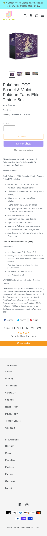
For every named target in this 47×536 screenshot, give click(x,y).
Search (8, 372)
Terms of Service (13, 421)
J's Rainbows (19, 527)
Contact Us (10, 393)
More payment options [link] (23, 150)
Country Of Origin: (25, 258)
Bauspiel (9, 488)
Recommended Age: (19, 271)
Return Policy (11, 407)
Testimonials (11, 386)
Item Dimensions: (21, 252)
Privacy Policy (11, 414)
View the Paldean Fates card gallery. (18, 241)
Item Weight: (15, 275)
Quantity (7, 123)
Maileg (8, 453)
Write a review (23, 343)
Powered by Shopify (32, 527)
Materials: (22, 266)
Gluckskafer (10, 481)
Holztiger (9, 446)
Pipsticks (9, 467)
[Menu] (42, 15)
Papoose (9, 474)
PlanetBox (10, 460)
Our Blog (9, 379)
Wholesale (10, 428)
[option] (12, 74)
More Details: (8, 247)
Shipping (6, 114)
